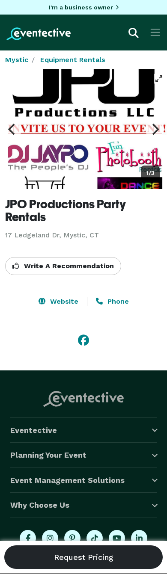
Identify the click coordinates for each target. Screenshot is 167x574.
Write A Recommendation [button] (68, 266)
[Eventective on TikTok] (94, 538)
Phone (117, 301)
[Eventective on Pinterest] (72, 538)
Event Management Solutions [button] (67, 480)
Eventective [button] (33, 430)
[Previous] (12, 129)
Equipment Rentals (72, 60)
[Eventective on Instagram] (50, 538)
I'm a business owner (81, 7)
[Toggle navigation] (155, 32)
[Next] (154, 129)
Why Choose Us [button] (39, 504)
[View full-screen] (159, 79)
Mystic (16, 60)
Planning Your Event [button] (48, 454)
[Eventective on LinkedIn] (139, 538)
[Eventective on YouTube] (117, 538)
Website (63, 301)
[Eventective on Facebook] (28, 538)
